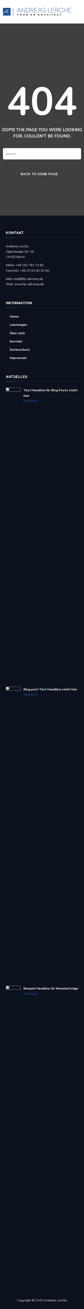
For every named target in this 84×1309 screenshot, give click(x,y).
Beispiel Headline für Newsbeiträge (50, 988)
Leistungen (18, 325)
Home (14, 316)
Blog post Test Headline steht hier (50, 689)
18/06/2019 (30, 694)
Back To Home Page (39, 174)
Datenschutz (20, 349)
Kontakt (16, 341)
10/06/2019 (30, 993)
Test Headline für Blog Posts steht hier (50, 392)
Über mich (17, 333)
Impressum (18, 358)
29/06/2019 (30, 400)
